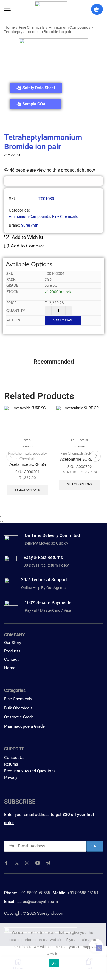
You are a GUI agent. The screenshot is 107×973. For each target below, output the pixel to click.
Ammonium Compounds (69, 27)
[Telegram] (48, 863)
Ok (53, 963)
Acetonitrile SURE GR (79, 459)
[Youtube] (37, 863)
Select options (27, 489)
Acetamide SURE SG (27, 465)
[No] (99, 948)
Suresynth (29, 225)
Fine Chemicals (31, 27)
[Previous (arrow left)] (0, 521)
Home (9, 27)
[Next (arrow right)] (2, 521)
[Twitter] (17, 863)
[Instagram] (27, 863)
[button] (7, 9)
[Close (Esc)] (0, 516)
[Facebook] (6, 863)
